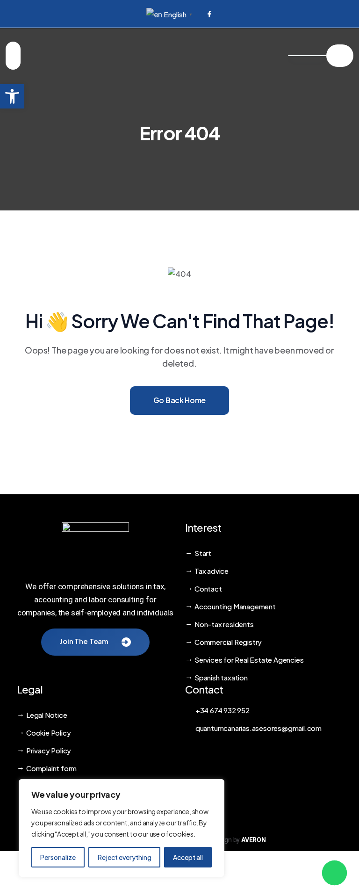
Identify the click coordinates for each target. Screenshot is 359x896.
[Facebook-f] (209, 14)
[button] (12, 96)
